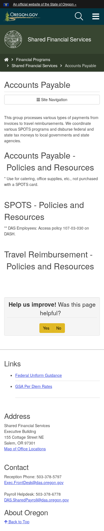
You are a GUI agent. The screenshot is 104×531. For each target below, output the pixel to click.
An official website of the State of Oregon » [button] (45, 4)
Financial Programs (33, 59)
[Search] (79, 16)
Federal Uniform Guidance (38, 375)
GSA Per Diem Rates (33, 386)
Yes (46, 328)
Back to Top (18, 521)
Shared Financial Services (34, 65)
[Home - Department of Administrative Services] (6, 59)
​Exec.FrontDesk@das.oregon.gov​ (34, 482)
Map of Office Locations (25, 448)
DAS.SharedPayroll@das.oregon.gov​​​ (36, 500)
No (58, 328)
